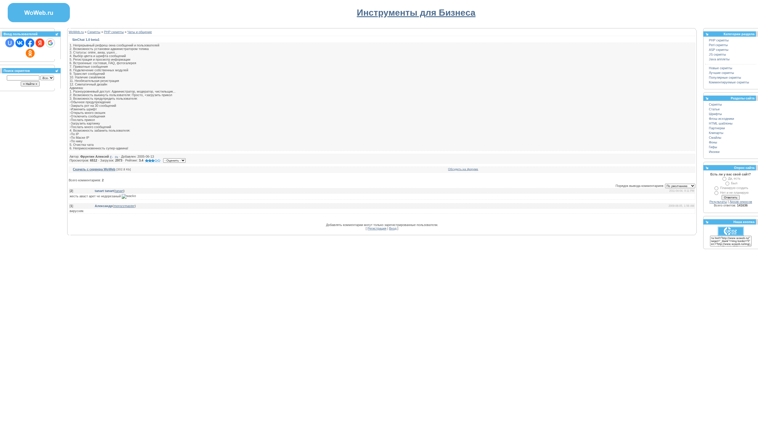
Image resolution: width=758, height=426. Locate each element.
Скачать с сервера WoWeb (94, 169)
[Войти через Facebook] (29, 42)
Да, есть (734, 178)
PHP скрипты (114, 32)
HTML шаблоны (721, 123)
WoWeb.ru (76, 32)
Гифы (713, 147)
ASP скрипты (718, 49)
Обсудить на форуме (463, 169)
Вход (392, 228)
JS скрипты (717, 54)
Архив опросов (741, 202)
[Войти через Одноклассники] (30, 53)
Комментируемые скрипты (729, 82)
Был (734, 183)
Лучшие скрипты (721, 73)
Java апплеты (719, 59)
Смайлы (715, 137)
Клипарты (716, 133)
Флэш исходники (721, 118)
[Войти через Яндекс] (40, 42)
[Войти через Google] (50, 43)
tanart (119, 191)
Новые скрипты (720, 68)
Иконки (714, 152)
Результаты (718, 202)
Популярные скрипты (725, 77)
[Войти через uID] (9, 42)
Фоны (713, 142)
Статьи (714, 109)
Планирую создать (734, 188)
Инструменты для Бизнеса (416, 12)
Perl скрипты (718, 45)
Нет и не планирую (734, 192)
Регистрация (376, 228)
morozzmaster (124, 206)
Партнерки (717, 128)
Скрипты (93, 32)
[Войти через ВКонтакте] (19, 42)
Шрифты (715, 114)
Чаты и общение (139, 32)
